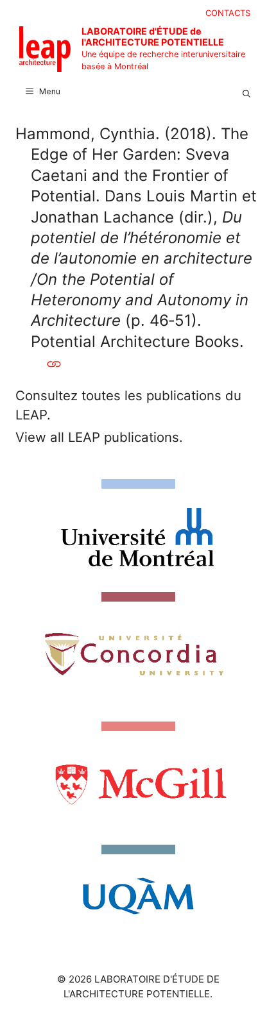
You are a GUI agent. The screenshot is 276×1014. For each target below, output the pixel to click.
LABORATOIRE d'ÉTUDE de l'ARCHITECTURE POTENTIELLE (153, 36)
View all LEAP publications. (99, 437)
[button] (246, 91)
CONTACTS (227, 13)
